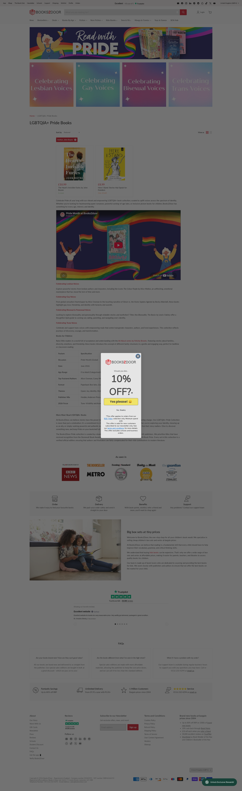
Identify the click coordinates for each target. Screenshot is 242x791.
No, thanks (121, 410)
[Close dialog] (138, 356)
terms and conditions (115, 428)
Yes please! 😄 (121, 402)
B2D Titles (108, 418)
